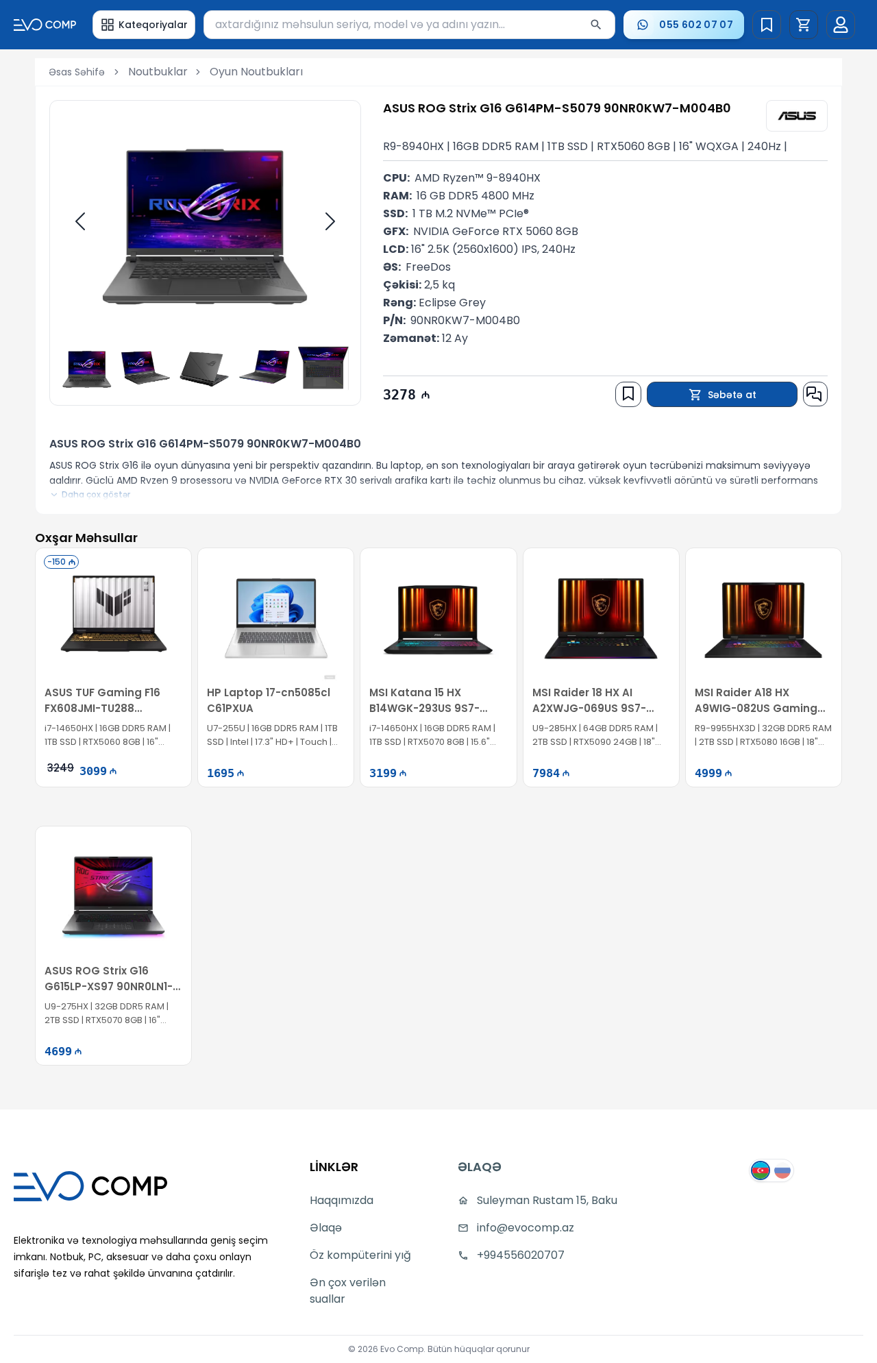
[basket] (803, 24)
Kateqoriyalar (153, 25)
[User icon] (840, 24)
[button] (803, 24)
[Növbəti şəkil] (330, 221)
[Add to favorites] (628, 393)
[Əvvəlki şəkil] (80, 221)
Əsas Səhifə (77, 72)
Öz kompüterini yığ (360, 1255)
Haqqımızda (341, 1200)
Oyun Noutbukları (256, 71)
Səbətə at (732, 395)
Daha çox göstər (96, 494)
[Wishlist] (766, 24)
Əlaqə (326, 1228)
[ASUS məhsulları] (797, 116)
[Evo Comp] (45, 25)
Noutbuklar (158, 71)
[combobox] (409, 24)
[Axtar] (596, 25)
